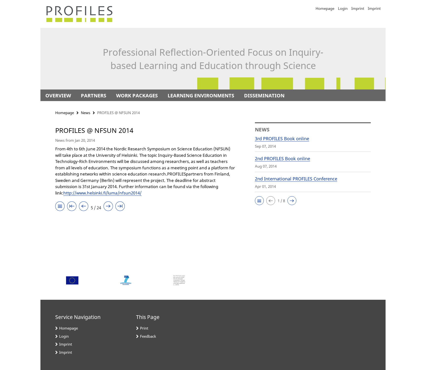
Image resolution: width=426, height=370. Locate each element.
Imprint (357, 8)
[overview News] (60, 207)
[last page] (120, 207)
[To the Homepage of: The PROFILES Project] (79, 14)
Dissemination (264, 95)
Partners (93, 95)
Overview (58, 95)
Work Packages (137, 95)
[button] (259, 201)
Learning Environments (201, 95)
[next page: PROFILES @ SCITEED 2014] (108, 207)
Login (343, 8)
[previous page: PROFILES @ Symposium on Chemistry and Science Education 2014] (83, 207)
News (85, 112)
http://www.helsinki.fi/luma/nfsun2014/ (102, 193)
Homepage (325, 8)
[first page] (71, 207)
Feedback (148, 336)
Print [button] (144, 328)
